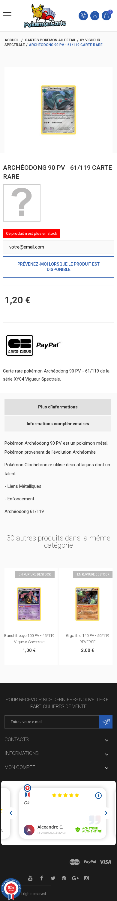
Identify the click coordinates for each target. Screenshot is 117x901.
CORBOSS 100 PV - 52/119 (90, 635)
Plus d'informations (58, 407)
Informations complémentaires (58, 423)
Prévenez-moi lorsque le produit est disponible (58, 267)
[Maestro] (75, 862)
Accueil (11, 40)
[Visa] (105, 862)
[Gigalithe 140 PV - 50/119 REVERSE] (31, 604)
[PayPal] (90, 862)
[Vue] (38, 574)
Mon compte (19, 767)
